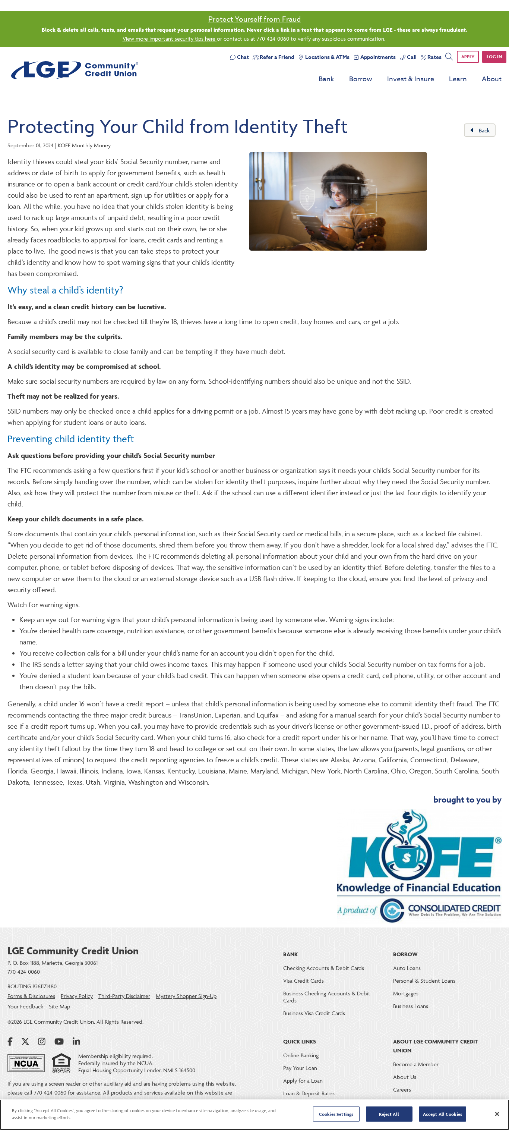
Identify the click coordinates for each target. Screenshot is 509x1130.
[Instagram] (41, 1042)
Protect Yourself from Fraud (254, 19)
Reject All (389, 1114)
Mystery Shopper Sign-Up (186, 995)
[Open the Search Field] (448, 57)
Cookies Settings (336, 1114)
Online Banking (301, 1055)
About (492, 79)
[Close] (497, 1114)
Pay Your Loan (300, 1067)
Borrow (360, 79)
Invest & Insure (410, 79)
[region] (254, 1114)
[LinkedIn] (76, 1042)
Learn (458, 79)
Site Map (59, 1006)
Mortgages (405, 993)
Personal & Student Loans (424, 980)
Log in (494, 56)
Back (483, 130)
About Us (404, 1076)
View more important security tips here (170, 38)
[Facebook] (10, 1042)
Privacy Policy (77, 995)
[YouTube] (59, 1042)
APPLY (467, 56)
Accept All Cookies (442, 1114)
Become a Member (416, 1064)
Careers (402, 1089)
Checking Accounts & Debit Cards (323, 968)
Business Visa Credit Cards (314, 1013)
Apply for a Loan (303, 1080)
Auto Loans (407, 968)
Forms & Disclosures (31, 995)
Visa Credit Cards (303, 980)
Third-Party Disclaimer (124, 995)
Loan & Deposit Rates (309, 1093)
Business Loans (410, 1006)
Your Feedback (25, 1006)
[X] (25, 1042)
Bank (326, 79)
